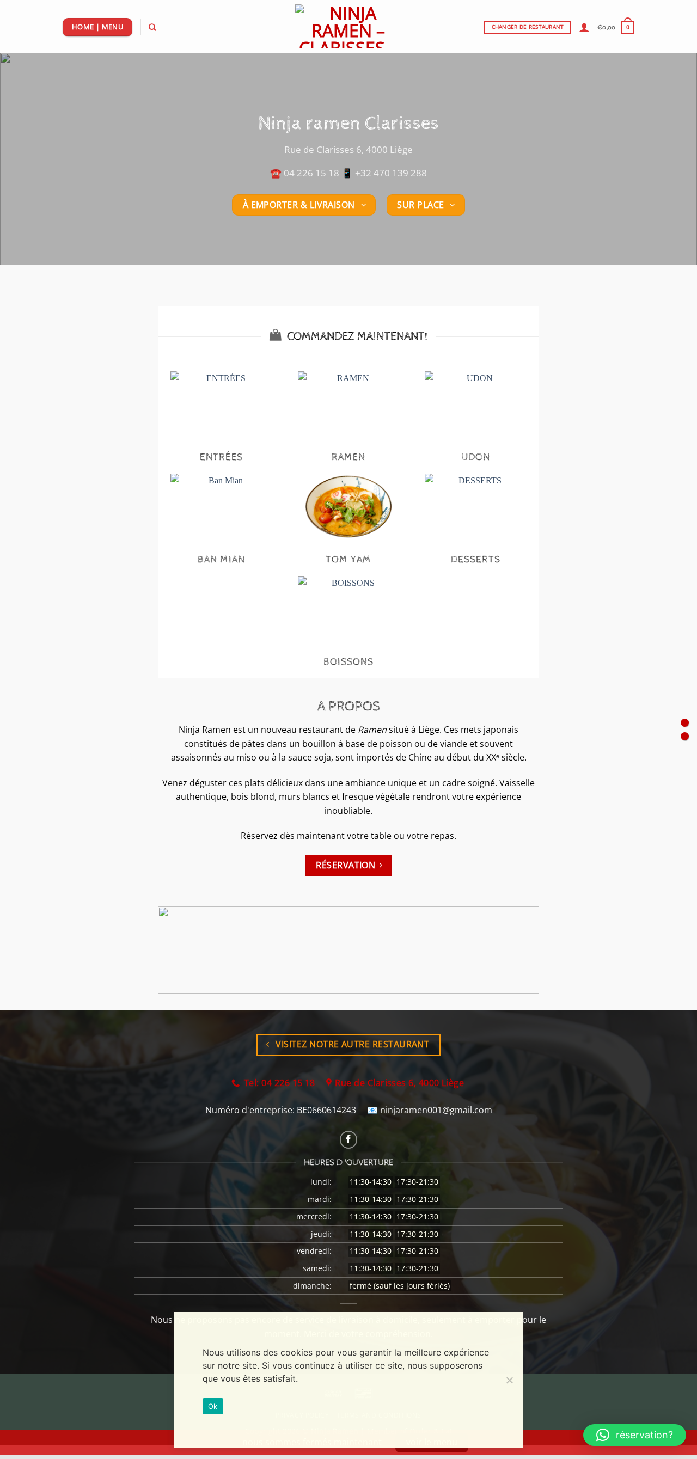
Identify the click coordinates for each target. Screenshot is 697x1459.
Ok (213, 1406)
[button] (584, 27)
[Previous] (28, 159)
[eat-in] (685, 736)
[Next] (669, 159)
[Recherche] (152, 27)
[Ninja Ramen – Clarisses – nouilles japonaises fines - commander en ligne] (349, 26)
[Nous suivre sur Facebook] (349, 1140)
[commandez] (685, 723)
